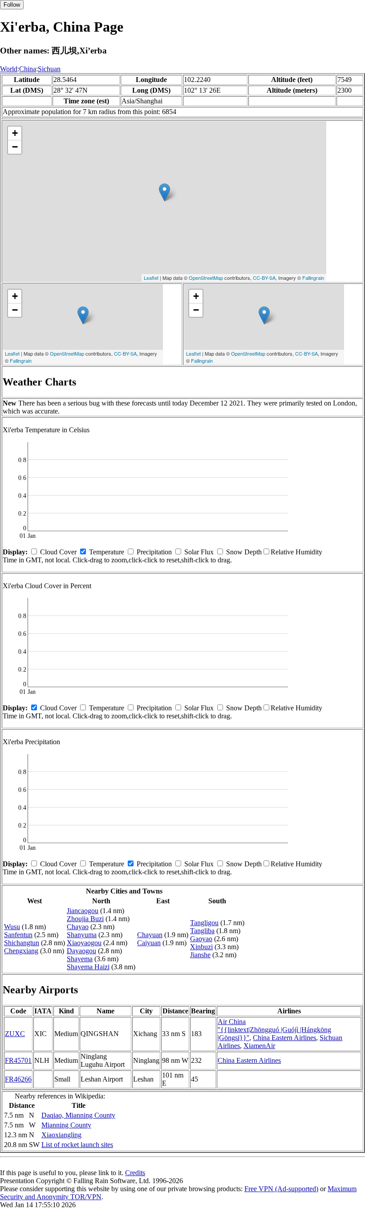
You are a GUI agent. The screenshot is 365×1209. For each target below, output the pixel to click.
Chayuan (149, 935)
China (27, 69)
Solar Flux (199, 552)
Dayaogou (81, 951)
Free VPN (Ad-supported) (281, 1189)
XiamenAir (259, 1045)
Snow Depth (244, 552)
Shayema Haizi (88, 967)
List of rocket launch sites (77, 1144)
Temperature (106, 552)
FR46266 (18, 1079)
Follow (12, 4)
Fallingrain (313, 277)
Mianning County (66, 1125)
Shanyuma (82, 935)
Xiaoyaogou (84, 943)
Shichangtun (21, 943)
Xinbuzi (201, 947)
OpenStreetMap (206, 277)
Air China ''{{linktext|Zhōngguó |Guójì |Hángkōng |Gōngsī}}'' (274, 1029)
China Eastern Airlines (284, 1037)
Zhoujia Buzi (85, 918)
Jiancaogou (82, 910)
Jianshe (200, 955)
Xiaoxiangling (61, 1135)
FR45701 (18, 1060)
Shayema (80, 959)
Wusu (12, 926)
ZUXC (15, 1033)
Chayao (78, 926)
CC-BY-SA (264, 277)
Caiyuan (149, 943)
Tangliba (202, 930)
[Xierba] (164, 192)
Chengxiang (21, 951)
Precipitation (154, 552)
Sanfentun (18, 935)
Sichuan (49, 69)
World (8, 69)
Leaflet (151, 277)
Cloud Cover (58, 552)
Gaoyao (201, 939)
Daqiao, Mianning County (78, 1115)
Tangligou (204, 922)
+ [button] (15, 133)
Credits (135, 1172)
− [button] (15, 146)
